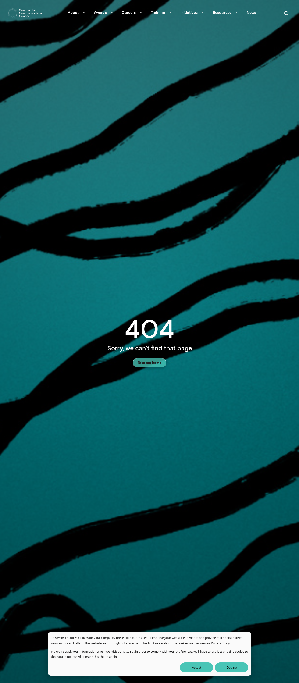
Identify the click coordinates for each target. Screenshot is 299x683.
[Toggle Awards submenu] (112, 13)
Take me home (149, 362)
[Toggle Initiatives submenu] (203, 13)
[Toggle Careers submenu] (141, 13)
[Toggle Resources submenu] (236, 13)
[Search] (286, 13)
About (73, 12)
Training (158, 12)
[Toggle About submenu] (84, 13)
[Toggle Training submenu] (170, 13)
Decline (232, 667)
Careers (129, 12)
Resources (222, 12)
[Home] (25, 13)
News (251, 12)
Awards (100, 12)
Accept (196, 667)
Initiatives (189, 12)
